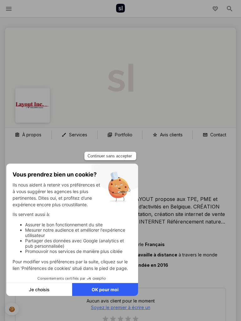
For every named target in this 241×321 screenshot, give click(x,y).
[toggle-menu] (9, 9)
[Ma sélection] (215, 9)
